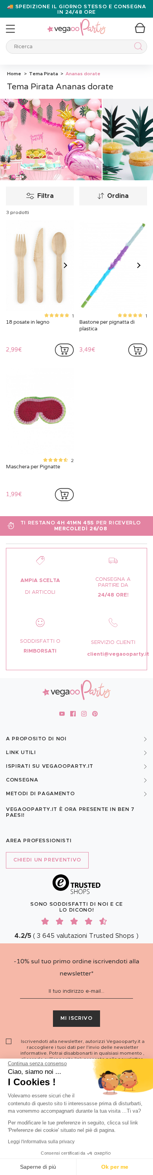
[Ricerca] (136, 47)
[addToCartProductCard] (64, 350)
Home (14, 73)
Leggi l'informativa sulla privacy (41, 1141)
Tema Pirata (43, 73)
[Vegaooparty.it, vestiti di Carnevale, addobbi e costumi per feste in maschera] (76, 23)
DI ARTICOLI (40, 592)
